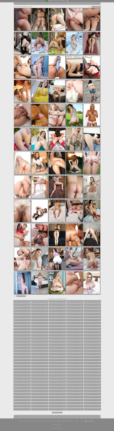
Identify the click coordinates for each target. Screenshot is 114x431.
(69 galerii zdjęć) (57, 375)
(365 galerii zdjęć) (22, 363)
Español (33, 421)
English (22, 421)
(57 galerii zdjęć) (39, 326)
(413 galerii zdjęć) (74, 363)
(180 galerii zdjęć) (74, 307)
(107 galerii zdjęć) (22, 326)
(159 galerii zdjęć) (74, 354)
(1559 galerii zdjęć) (92, 304)
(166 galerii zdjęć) (57, 354)
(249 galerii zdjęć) (22, 400)
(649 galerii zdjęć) (21, 307)
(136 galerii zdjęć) (57, 307)
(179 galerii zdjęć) (57, 301)
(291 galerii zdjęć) (39, 320)
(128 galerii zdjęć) (92, 360)
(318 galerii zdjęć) (74, 384)
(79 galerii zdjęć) (92, 323)
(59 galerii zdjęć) (57, 317)
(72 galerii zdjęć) (92, 317)
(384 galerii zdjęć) (74, 350)
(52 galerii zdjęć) (22, 344)
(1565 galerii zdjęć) (74, 323)
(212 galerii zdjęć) (39, 384)
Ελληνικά (66, 421)
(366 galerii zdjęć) (39, 347)
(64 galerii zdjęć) (22, 313)
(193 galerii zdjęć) (74, 329)
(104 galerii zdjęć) (22, 372)
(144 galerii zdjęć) (22, 304)
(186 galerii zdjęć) (92, 332)
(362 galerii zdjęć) (74, 347)
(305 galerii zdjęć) (57, 326)
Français (38, 421)
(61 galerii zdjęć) (74, 409)
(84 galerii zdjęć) (57, 347)
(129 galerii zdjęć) (92, 347)
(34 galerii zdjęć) (39, 313)
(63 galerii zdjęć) (39, 332)
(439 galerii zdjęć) (92, 384)
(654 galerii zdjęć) (92, 313)
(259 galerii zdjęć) (74, 317)
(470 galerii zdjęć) (57, 366)
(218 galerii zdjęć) (57, 394)
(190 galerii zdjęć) (92, 375)
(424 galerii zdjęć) (39, 390)
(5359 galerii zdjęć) (57, 332)
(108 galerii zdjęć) (22, 335)
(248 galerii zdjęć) (92, 301)
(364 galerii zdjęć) (39, 307)
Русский (76, 421)
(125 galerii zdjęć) (74, 335)
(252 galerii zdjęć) (39, 363)
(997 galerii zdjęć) (39, 350)
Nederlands (55, 421)
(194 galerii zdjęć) (22, 403)
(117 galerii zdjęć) (57, 357)
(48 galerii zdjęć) (22, 317)
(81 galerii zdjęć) (74, 313)
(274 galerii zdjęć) (74, 310)
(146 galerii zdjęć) (74, 390)
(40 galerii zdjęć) (92, 354)
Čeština (49, 421)
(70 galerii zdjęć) (22, 357)
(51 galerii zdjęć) (92, 329)
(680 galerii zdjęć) (22, 369)
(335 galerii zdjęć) (22, 406)
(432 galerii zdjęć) (39, 357)
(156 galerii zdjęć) (74, 360)
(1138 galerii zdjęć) (74, 304)
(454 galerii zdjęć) (92, 326)
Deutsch (27, 421)
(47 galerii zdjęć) (22, 310)
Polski (71, 421)
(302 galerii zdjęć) (92, 400)
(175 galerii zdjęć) (39, 304)
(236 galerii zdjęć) (22, 323)
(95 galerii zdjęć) (74, 344)
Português (82, 421)
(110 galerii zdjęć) (39, 335)
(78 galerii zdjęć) (74, 357)
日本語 (88, 421)
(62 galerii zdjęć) (57, 341)
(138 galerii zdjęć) (57, 400)
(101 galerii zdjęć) (92, 310)
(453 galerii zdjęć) (22, 360)
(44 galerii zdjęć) (39, 310)
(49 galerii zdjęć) (57, 381)
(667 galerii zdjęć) (57, 304)
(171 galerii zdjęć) (92, 335)
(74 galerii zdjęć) (92, 307)
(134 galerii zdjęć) (39, 329)
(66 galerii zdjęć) (57, 323)
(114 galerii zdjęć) (57, 369)
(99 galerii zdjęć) (57, 335)
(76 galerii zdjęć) (39, 397)
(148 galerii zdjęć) (92, 406)
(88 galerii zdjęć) (75, 326)
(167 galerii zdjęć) (39, 403)
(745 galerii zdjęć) (22, 341)
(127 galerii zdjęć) (57, 320)
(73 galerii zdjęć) (39, 317)
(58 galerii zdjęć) (39, 338)
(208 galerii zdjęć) (92, 390)
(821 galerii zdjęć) (57, 313)
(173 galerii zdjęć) (39, 301)
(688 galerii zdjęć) (74, 375)
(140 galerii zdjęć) (39, 344)
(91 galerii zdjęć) (74, 397)
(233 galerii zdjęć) (21, 384)
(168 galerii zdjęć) (57, 403)
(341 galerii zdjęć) (92, 357)
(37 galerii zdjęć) (57, 378)
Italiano (43, 421)
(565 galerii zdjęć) (57, 406)
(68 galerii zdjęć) (57, 310)
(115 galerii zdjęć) (22, 329)
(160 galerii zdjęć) (57, 338)
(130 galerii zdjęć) (74, 332)
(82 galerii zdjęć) (57, 360)
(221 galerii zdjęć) (39, 354)
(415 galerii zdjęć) (57, 363)
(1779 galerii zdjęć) (39, 400)
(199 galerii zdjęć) (22, 381)
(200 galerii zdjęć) (22, 332)
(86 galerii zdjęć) (21, 301)
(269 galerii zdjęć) (74, 406)
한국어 (93, 421)
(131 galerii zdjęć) (39, 409)
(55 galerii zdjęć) (92, 366)
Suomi (60, 421)
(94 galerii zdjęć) (39, 366)
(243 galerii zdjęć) (57, 329)
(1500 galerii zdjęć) (57, 350)
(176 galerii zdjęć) (39, 378)
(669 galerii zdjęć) (92, 341)
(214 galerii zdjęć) (92, 394)
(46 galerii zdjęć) (39, 341)
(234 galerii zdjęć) (75, 320)
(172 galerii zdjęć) (92, 344)
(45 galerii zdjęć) (22, 375)
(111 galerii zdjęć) (74, 301)
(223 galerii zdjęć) (39, 372)
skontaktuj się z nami (57, 424)
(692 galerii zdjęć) (39, 375)
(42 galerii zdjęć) (39, 381)
